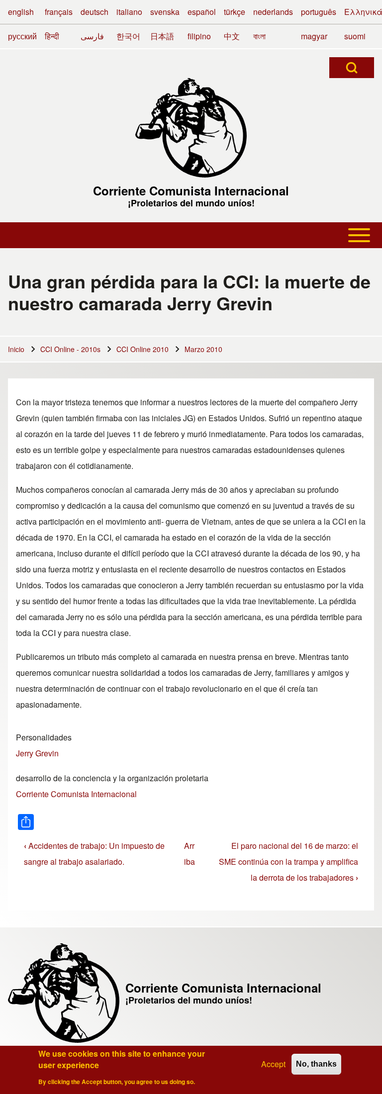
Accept (273, 1064)
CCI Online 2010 (142, 349)
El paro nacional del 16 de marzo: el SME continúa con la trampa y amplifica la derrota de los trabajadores (288, 861)
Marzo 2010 (203, 349)
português (318, 11)
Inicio (16, 349)
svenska (165, 11)
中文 (232, 36)
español (202, 11)
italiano (129, 11)
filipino (199, 36)
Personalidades (44, 737)
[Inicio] (191, 128)
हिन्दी (52, 36)
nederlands (273, 11)
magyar (314, 36)
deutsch (94, 11)
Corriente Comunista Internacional (191, 190)
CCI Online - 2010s (70, 349)
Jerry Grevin (37, 753)
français (59, 11)
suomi (355, 36)
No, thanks (316, 1064)
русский (22, 36)
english (21, 11)
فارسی (92, 36)
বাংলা (259, 36)
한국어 (128, 36)
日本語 (162, 36)
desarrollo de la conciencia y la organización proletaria (112, 778)
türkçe (234, 11)
